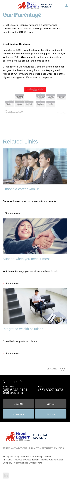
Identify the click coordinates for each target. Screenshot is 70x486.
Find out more (12, 213)
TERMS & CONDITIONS (15, 448)
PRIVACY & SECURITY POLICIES (46, 448)
